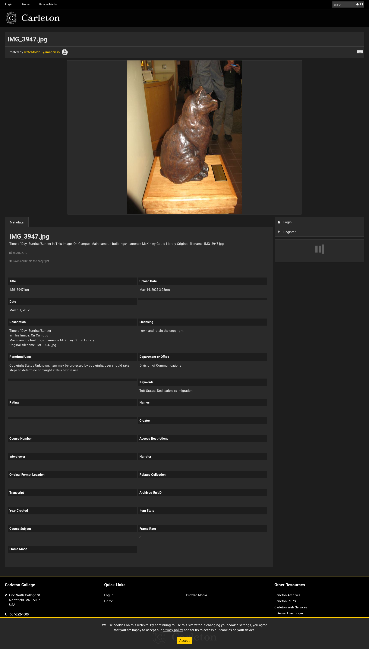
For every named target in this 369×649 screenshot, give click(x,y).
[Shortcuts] (360, 51)
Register (289, 232)
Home (25, 4)
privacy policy (173, 630)
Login (287, 222)
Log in (8, 4)
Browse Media (48, 4)
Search (361, 4)
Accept (184, 640)
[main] (184, 302)
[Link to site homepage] (32, 18)
